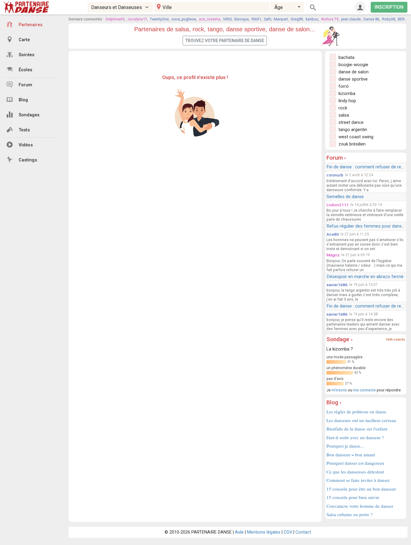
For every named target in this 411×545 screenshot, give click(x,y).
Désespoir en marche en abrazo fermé (364, 276)
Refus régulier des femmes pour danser (366, 226)
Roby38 (388, 19)
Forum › (336, 157)
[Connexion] (360, 7)
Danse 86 (371, 19)
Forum (25, 84)
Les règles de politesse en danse (356, 412)
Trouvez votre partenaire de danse (224, 40)
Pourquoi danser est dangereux (355, 463)
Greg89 (297, 19)
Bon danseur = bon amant (350, 455)
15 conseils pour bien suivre (352, 497)
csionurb (334, 175)
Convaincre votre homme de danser (359, 506)
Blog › (333, 402)
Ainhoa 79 (329, 19)
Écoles (25, 69)
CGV (288, 532)
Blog (23, 100)
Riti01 (256, 19)
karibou (312, 19)
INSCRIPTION (389, 7)
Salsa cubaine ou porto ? (349, 514)
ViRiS (227, 19)
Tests (24, 130)
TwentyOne (159, 19)
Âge (278, 7)
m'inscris (339, 390)
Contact (303, 532)
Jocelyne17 (137, 19)
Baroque (241, 19)
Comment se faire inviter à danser (358, 480)
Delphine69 (115, 19)
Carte (24, 39)
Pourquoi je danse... (345, 446)
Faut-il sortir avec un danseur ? (355, 437)
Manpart (281, 19)
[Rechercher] (313, 7)
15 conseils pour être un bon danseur (361, 489)
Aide (239, 532)
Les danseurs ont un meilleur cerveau (361, 420)
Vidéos (26, 145)
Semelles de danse (345, 196)
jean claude (351, 19)
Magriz (333, 255)
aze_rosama (209, 19)
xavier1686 (337, 284)
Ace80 (332, 234)
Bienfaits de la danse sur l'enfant (356, 429)
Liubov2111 (337, 204)
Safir (267, 19)
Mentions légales (263, 532)
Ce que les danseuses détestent (355, 472)
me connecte (364, 390)
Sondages (29, 115)
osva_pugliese (184, 19)
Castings (28, 160)
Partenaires (30, 24)
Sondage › (339, 339)
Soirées (26, 54)
